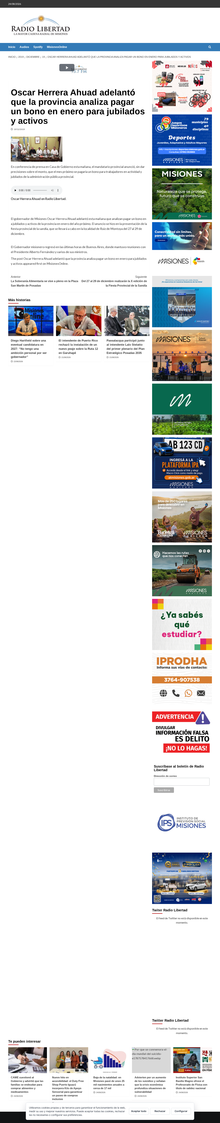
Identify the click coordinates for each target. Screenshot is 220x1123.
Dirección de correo (165, 776)
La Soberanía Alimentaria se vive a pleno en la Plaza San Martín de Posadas (44, 281)
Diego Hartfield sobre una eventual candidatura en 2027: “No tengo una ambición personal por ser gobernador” (29, 349)
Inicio (11, 47)
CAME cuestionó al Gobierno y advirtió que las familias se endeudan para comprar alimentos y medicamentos (27, 1084)
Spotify (38, 47)
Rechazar (160, 1111)
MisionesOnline (57, 47)
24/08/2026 (18, 1096)
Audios (24, 47)
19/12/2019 (19, 129)
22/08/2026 (18, 361)
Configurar (181, 1111)
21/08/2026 (66, 357)
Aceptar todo (138, 1111)
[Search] (210, 47)
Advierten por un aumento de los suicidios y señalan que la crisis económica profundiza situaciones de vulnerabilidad (150, 1084)
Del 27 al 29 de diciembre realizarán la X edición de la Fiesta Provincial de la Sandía (114, 281)
